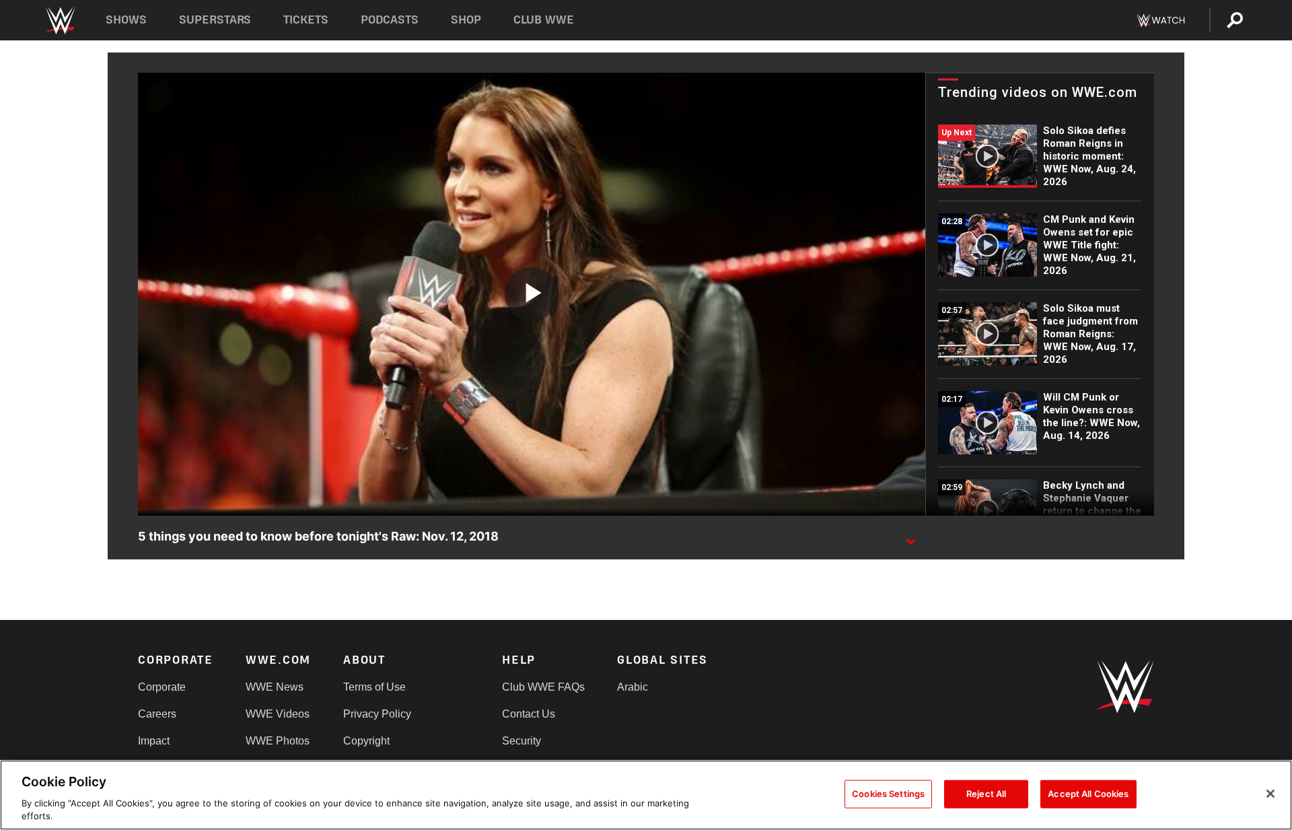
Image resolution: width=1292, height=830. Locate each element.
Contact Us (528, 714)
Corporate (162, 687)
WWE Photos (278, 741)
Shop (466, 19)
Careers (157, 714)
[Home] (59, 20)
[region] (646, 795)
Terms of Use (374, 687)
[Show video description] (910, 537)
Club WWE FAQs (543, 687)
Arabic (632, 687)
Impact (154, 741)
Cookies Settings (888, 793)
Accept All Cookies (1088, 793)
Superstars (215, 19)
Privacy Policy (377, 714)
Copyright (366, 741)
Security (521, 741)
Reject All (986, 793)
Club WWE (543, 19)
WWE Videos (278, 714)
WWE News (274, 687)
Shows (126, 19)
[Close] (1270, 793)
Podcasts (390, 19)
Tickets (305, 19)
